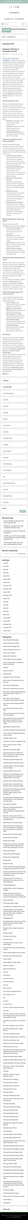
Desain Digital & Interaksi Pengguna (12, 659)
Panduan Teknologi (8, 900)
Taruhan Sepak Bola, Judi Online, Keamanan (14, 1063)
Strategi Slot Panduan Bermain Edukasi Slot (14, 1059)
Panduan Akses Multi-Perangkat (11, 854)
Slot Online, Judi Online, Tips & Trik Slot (13, 1025)
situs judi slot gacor (8, 978)
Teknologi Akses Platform (10, 1128)
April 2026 (5, 572)
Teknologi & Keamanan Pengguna (11, 1107)
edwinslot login (7, 674)
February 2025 (6, 618)
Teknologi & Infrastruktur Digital (11, 1095)
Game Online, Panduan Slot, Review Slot (13, 688)
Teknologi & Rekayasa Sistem (11, 1116)
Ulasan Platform (7, 1199)
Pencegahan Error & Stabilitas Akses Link (14, 906)
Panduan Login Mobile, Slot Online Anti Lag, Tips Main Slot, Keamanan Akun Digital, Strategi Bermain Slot (14, 873)
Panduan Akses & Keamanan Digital (12, 834)
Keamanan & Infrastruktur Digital (11, 749)
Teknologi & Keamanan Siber (10, 1110)
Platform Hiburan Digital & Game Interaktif (14, 952)
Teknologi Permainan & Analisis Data (12, 1152)
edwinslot (5, 667)
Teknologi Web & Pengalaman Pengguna (13, 1170)
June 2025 (5, 605)
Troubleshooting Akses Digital (11, 1193)
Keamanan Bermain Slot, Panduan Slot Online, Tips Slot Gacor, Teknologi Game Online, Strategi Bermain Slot (13, 754)
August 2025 (6, 598)
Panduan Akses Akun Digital (10, 837)
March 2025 (6, 614)
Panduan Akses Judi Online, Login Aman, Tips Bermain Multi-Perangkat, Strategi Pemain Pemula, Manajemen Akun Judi (13, 845)
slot (4, 476)
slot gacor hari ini (7, 438)
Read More (5, 374)
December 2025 (7, 585)
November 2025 (7, 589)
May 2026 (5, 569)
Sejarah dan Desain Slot (9, 968)
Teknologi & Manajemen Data (10, 1113)
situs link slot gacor (8, 393)
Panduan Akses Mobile (9, 850)
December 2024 (7, 624)
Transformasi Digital (8, 1190)
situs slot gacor (7, 451)
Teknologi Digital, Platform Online (12, 1137)
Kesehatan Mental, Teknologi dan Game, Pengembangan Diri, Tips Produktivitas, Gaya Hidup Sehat (13, 799)
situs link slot (6, 425)
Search (4, 508)
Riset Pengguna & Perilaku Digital (11, 962)
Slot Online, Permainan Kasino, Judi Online (14, 1037)
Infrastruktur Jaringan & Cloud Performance (14, 730)
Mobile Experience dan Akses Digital (12, 822)
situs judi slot (6, 975)
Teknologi (5, 1071)
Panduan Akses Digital (9, 840)
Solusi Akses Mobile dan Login (11, 1040)
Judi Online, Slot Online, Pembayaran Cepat (14, 741)
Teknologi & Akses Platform (10, 1082)
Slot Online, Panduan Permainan (11, 1033)
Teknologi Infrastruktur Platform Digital (13, 1146)
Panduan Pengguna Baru (9, 885)
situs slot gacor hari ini (9, 483)
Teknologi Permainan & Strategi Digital (13, 1155)
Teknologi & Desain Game (10, 1089)
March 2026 (6, 576)
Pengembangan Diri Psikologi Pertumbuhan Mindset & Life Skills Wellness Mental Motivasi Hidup (14, 923)
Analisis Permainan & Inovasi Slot (12, 649)
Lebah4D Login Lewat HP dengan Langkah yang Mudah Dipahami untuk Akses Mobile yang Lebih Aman (12, 1)
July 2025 (5, 601)
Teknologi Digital (7, 1131)
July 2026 (5, 563)
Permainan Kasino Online (9, 936)
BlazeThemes (17, 1217)
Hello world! (22, 553)
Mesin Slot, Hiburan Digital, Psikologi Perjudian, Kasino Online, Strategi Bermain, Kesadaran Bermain (14, 817)
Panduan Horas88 (7, 863)
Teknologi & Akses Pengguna (10, 1079)
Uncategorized (7, 1203)
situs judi (5, 972)
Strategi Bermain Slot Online (10, 1046)
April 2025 (5, 611)
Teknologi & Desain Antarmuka (11, 1085)
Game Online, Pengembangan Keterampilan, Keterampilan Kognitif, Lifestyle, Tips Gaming (14, 693)
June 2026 (5, 566)
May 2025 (5, 608)
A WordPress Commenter (10, 553)
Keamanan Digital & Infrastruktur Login (13, 762)
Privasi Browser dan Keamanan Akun (12, 956)
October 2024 (6, 630)
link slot (5, 419)
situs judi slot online (8, 981)
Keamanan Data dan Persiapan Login (12, 759)
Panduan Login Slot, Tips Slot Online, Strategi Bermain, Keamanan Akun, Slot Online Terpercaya (13, 880)
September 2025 (7, 595)
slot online (6, 1010)
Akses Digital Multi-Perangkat (11, 640)
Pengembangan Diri (8, 918)
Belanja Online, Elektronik (9, 656)
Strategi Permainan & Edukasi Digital (12, 1056)
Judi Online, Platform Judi (9, 738)
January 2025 (6, 621)
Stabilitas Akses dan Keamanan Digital (13, 1043)
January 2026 (6, 582)
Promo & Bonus (7, 959)
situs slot (5, 400)
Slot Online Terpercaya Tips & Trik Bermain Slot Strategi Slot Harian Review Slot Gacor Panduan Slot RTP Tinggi (14, 1015)
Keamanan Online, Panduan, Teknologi (13, 781)
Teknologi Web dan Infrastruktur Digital (13, 1173)
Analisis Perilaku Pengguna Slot (11, 646)
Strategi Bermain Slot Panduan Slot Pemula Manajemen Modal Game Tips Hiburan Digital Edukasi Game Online (14, 1051)
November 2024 (7, 627)
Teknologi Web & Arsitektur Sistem (12, 1167)
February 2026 (6, 579)
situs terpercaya (7, 464)
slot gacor (5, 406)
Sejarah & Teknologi (8, 965)
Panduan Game (7, 860)
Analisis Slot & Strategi (9, 653)
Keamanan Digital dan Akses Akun (12, 771)
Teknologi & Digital (8, 1092)
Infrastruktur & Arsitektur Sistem (11, 726)
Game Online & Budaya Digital (11, 685)
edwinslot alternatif (8, 670)
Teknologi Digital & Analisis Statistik (12, 1134)
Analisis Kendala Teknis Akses (11, 643)
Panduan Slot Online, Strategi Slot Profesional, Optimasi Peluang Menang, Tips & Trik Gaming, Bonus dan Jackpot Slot (14, 895)
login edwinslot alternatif (9, 804)
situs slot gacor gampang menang (12, 991)
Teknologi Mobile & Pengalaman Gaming (13, 1149)
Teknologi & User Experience (10, 1119)
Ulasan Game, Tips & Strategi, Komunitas (13, 1196)
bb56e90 (6, 54)
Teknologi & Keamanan (9, 1103)
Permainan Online (7, 939)
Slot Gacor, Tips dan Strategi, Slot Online (13, 1007)
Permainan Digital (7, 933)
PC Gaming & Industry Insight (10, 903)
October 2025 (6, 592)
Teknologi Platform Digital (10, 1163)
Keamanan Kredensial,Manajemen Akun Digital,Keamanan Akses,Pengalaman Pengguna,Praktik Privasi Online (13, 775)
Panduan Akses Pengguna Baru (11, 857)
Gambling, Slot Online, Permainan (11, 677)
